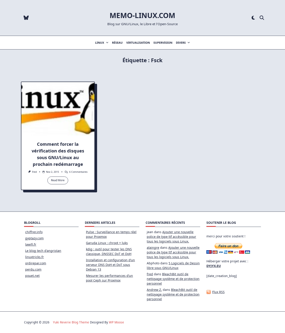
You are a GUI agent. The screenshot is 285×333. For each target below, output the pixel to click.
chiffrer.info (34, 232)
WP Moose (116, 322)
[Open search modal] (262, 18)
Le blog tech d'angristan (43, 251)
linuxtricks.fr (34, 257)
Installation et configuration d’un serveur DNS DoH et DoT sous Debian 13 (110, 264)
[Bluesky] (26, 18)
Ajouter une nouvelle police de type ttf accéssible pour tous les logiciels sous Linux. (171, 236)
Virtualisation (138, 43)
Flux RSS (218, 292)
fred (34, 171)
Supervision (162, 43)
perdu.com (33, 269)
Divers (181, 43)
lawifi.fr (30, 244)
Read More (58, 180)
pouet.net (32, 275)
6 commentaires (78, 171)
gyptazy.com (34, 238)
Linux (99, 43)
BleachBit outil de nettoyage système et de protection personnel (173, 279)
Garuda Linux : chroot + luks (107, 243)
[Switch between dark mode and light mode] (253, 18)
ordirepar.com (35, 263)
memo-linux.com (142, 15)
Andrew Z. (154, 290)
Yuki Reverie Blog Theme (71, 322)
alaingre (153, 247)
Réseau (117, 43)
